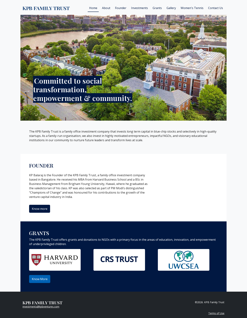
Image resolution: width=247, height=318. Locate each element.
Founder (120, 8)
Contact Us (215, 8)
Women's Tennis (192, 8)
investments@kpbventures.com (41, 306)
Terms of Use (216, 313)
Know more (39, 209)
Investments (139, 8)
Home (93, 8)
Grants (157, 8)
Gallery (171, 8)
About (106, 8)
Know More (40, 279)
